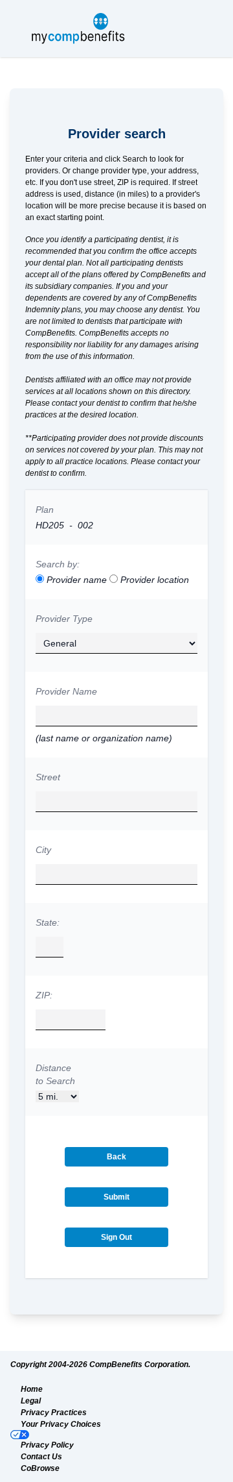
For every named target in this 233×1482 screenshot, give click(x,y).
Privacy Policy (47, 1445)
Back (116, 1156)
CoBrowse (40, 1468)
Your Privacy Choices (61, 1424)
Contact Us (41, 1456)
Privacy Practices (54, 1412)
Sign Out (116, 1237)
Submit (116, 1197)
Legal (31, 1400)
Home (32, 1389)
